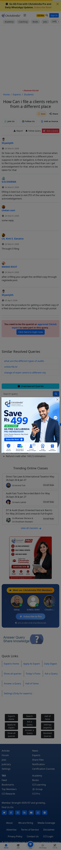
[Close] (57, 399)
